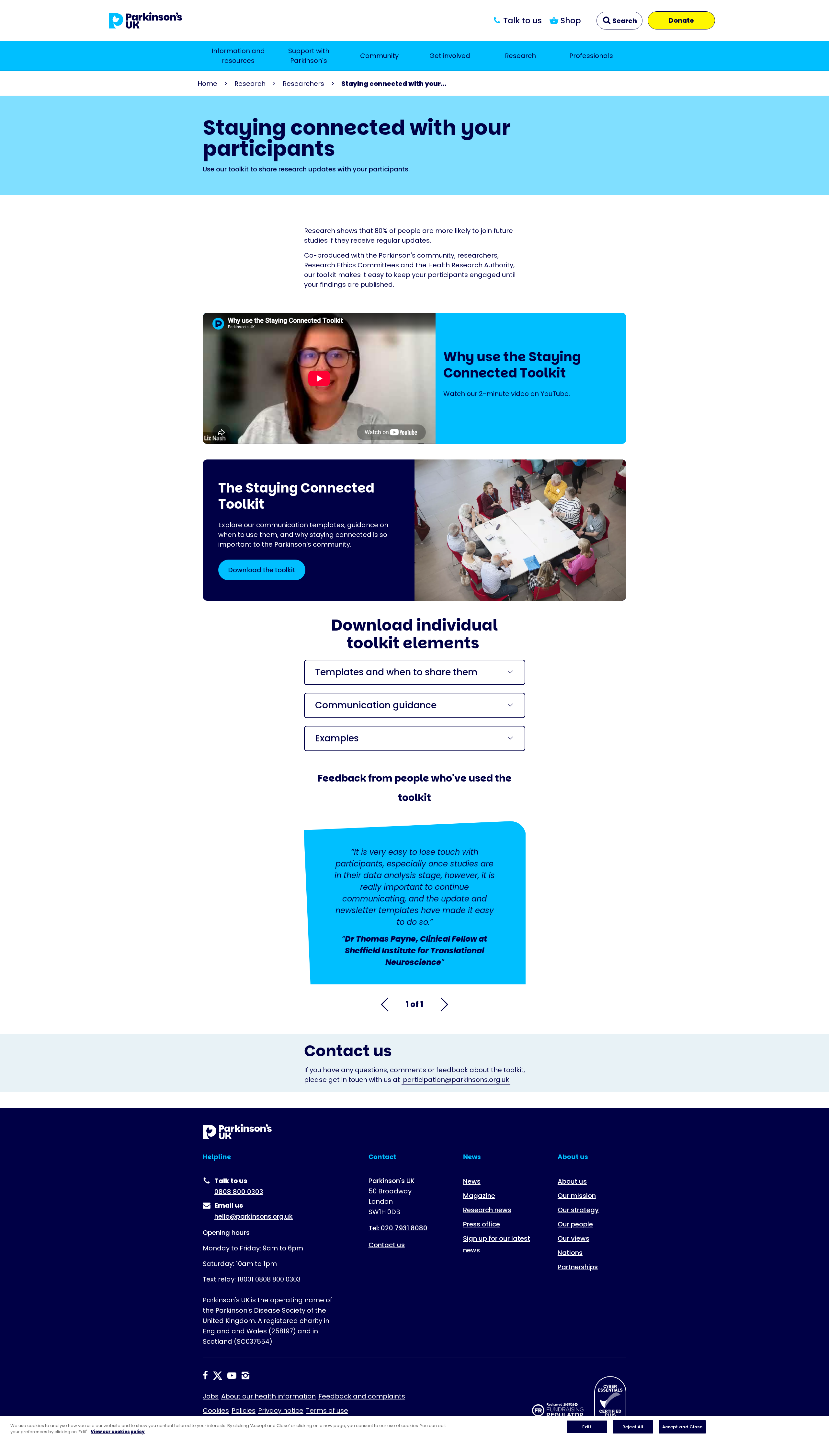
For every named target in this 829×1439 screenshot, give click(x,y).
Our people (575, 1224)
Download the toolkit (261, 569)
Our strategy (578, 1209)
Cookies (216, 1410)
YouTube (231, 1375)
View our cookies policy (118, 1432)
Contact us (387, 1244)
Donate (681, 20)
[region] (414, 1427)
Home (207, 83)
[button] (385, 1004)
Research (520, 55)
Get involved (449, 55)
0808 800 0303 (238, 1191)
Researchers (303, 83)
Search (624, 20)
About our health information (268, 1396)
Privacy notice (280, 1410)
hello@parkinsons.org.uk (253, 1216)
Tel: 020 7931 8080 (398, 1228)
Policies (244, 1410)
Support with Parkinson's (308, 55)
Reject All (632, 1427)
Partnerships (578, 1266)
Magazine (479, 1195)
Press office (481, 1224)
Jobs (211, 1396)
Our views (573, 1238)
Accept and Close (682, 1427)
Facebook (205, 1375)
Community (379, 55)
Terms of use (327, 1410)
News (472, 1181)
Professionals (591, 55)
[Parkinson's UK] (145, 20)
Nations (570, 1252)
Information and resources (238, 55)
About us (572, 1181)
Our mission (577, 1195)
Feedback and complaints (361, 1396)
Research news (487, 1209)
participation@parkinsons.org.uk (456, 1079)
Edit (586, 1427)
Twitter (217, 1375)
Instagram (245, 1375)
